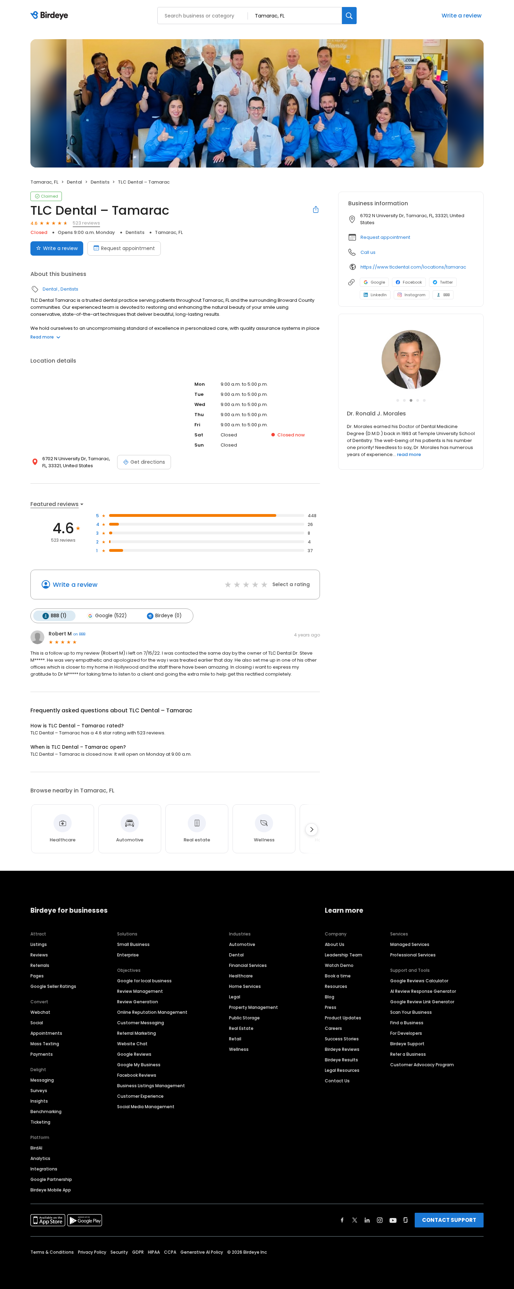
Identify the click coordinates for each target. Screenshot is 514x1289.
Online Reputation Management (152, 1012)
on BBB (79, 634)
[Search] (349, 15)
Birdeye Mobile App (50, 1190)
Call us (368, 252)
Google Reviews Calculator (419, 981)
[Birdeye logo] (50, 16)
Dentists (100, 182)
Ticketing (40, 1122)
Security (119, 1252)
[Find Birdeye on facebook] (342, 1220)
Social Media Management (145, 1107)
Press (330, 1007)
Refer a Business (408, 1054)
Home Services (245, 986)
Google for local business (144, 981)
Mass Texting (44, 1044)
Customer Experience (140, 1096)
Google (378, 282)
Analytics (40, 1158)
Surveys (38, 1091)
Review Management (140, 991)
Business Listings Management (151, 1086)
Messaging (42, 1080)
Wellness (239, 1049)
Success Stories (342, 1039)
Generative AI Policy (201, 1252)
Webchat (40, 1012)
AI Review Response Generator (423, 991)
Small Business (133, 944)
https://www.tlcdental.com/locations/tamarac (413, 267)
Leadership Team (343, 955)
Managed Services (409, 944)
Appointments (46, 1033)
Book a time (338, 976)
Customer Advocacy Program (422, 1065)
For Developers (406, 1033)
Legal (234, 997)
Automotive (242, 944)
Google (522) (111, 615)
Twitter (446, 282)
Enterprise (128, 955)
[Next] (311, 829)
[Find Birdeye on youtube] (393, 1220)
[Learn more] (411, 360)
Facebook (412, 282)
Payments (41, 1054)
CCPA (170, 1252)
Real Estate (241, 1028)
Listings (38, 944)
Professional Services (413, 955)
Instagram (415, 295)
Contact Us (337, 1081)
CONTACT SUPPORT (449, 1220)
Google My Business (138, 1065)
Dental (74, 182)
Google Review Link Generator (422, 1002)
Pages (37, 976)
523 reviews (86, 223)
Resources (336, 986)
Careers (333, 1028)
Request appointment (128, 248)
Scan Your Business (411, 1012)
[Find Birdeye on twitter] (354, 1220)
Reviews (39, 955)
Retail (235, 1039)
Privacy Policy (92, 1252)
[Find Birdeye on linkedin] (367, 1220)
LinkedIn (379, 295)
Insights (39, 1101)
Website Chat (132, 1044)
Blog (329, 997)
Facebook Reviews (136, 1075)
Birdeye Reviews (342, 1049)
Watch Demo (339, 965)
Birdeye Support (407, 1044)
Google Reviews (134, 1054)
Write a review (461, 16)
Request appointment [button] (385, 237)
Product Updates (343, 1018)
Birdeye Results (341, 1060)
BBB (446, 295)
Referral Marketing (136, 1033)
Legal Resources (342, 1070)
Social (36, 1023)
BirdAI (36, 1148)
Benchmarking (46, 1111)
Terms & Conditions (52, 1252)
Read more (42, 337)
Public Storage (244, 1018)
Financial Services (248, 965)
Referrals (39, 965)
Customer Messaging (140, 1023)
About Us (334, 944)
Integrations (43, 1169)
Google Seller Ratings (53, 986)
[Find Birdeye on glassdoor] (406, 1220)
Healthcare (241, 976)
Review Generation (137, 1002)
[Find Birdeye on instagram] (380, 1220)
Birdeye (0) (168, 615)
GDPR (138, 1252)
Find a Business (406, 1023)
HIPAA (154, 1252)
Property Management (253, 1007)
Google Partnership (51, 1179)
